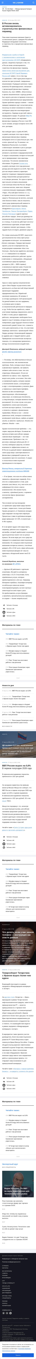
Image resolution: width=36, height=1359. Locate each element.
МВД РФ (29, 116)
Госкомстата (23, 163)
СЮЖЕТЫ (5, 1273)
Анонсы (4, 7)
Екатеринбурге (22, 211)
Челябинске (6, 211)
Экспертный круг (10, 1164)
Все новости (7, 726)
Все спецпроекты (9, 1167)
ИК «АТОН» (16, 564)
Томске (13, 211)
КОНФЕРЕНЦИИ (6, 1305)
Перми (30, 211)
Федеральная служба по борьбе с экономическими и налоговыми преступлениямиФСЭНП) (13, 57)
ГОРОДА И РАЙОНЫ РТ (8, 1283)
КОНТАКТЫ (5, 1268)
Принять (18, 1355)
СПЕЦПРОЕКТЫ (6, 1298)
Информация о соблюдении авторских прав (14, 1258)
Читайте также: (12, 634)
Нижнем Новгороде (8, 214)
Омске (23, 208)
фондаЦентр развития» (12, 352)
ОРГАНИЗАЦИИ (6, 1290)
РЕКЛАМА (5, 1301)
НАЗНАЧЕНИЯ (6, 1288)
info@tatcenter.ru (7, 1310)
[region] (18, 1350)
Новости (4, 20)
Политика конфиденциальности (11, 1262)
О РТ (3, 1280)
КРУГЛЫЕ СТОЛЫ (7, 1295)
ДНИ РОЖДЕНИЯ (6, 1292)
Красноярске (16, 208)
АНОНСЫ (4, 1303)
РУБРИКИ (5, 1275)
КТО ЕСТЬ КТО (6, 1286)
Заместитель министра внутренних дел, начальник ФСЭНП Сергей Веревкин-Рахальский (16, 73)
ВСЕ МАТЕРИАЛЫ (7, 1271)
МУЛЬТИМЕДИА (6, 1277)
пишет (4, 801)
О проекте (5, 1265)
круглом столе (9, 997)
